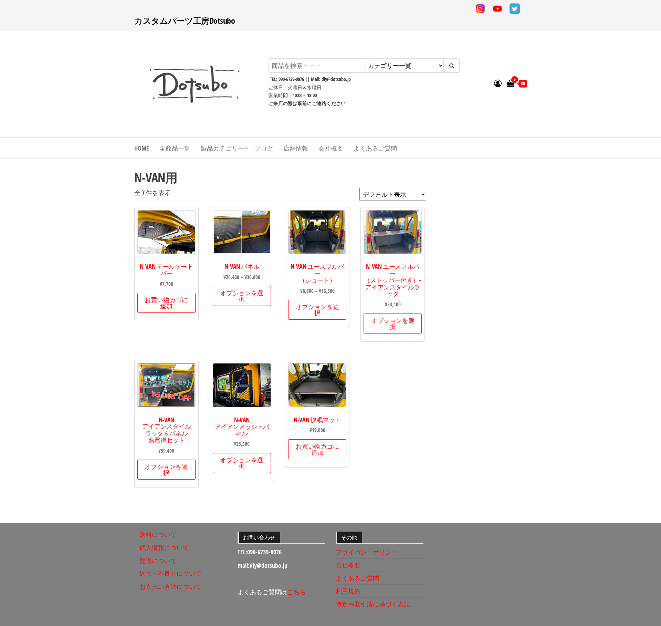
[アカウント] (498, 83)
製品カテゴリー (222, 148)
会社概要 (330, 148)
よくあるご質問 (375, 148)
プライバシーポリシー (367, 552)
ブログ (263, 148)
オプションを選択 (241, 296)
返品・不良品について (170, 573)
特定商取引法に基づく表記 (373, 604)
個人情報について (164, 547)
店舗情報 (295, 148)
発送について (158, 560)
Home (141, 148)
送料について (158, 534)
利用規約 (348, 591)
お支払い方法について (170, 586)
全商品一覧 (174, 148)
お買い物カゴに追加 (166, 303)
